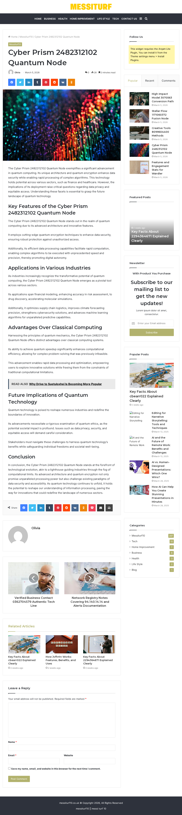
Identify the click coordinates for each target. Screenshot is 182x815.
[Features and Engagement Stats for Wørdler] (139, 167)
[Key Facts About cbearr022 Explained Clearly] (24, 644)
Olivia (17, 72)
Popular (133, 80)
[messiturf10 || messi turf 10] (91, 7)
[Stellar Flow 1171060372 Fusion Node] (139, 116)
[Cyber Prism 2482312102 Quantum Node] (139, 150)
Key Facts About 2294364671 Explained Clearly (98, 660)
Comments (168, 80)
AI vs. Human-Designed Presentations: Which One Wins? (161, 470)
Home (38, 18)
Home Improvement (82, 18)
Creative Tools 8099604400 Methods (161, 132)
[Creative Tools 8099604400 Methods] (139, 133)
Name (12, 742)
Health (62, 18)
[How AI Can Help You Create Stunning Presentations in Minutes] (139, 490)
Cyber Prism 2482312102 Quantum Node (162, 149)
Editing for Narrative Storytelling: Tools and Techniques (160, 420)
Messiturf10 (26, 36)
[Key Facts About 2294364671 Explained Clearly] (99, 644)
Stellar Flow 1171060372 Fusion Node (160, 114)
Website (68, 755)
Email (12, 755)
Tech (115, 18)
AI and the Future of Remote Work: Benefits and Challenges (161, 445)
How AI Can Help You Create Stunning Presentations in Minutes (163, 494)
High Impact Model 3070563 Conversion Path (163, 97)
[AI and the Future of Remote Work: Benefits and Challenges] (139, 442)
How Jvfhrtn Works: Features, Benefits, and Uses (61, 660)
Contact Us (129, 18)
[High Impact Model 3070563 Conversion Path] (139, 98)
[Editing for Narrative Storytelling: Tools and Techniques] (139, 418)
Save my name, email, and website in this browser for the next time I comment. (56, 768)
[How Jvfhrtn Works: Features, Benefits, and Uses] (62, 644)
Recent (149, 80)
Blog (134, 569)
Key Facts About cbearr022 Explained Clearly (22, 660)
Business (50, 18)
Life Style (103, 18)
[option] (152, 225)
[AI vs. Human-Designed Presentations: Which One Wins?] (139, 467)
